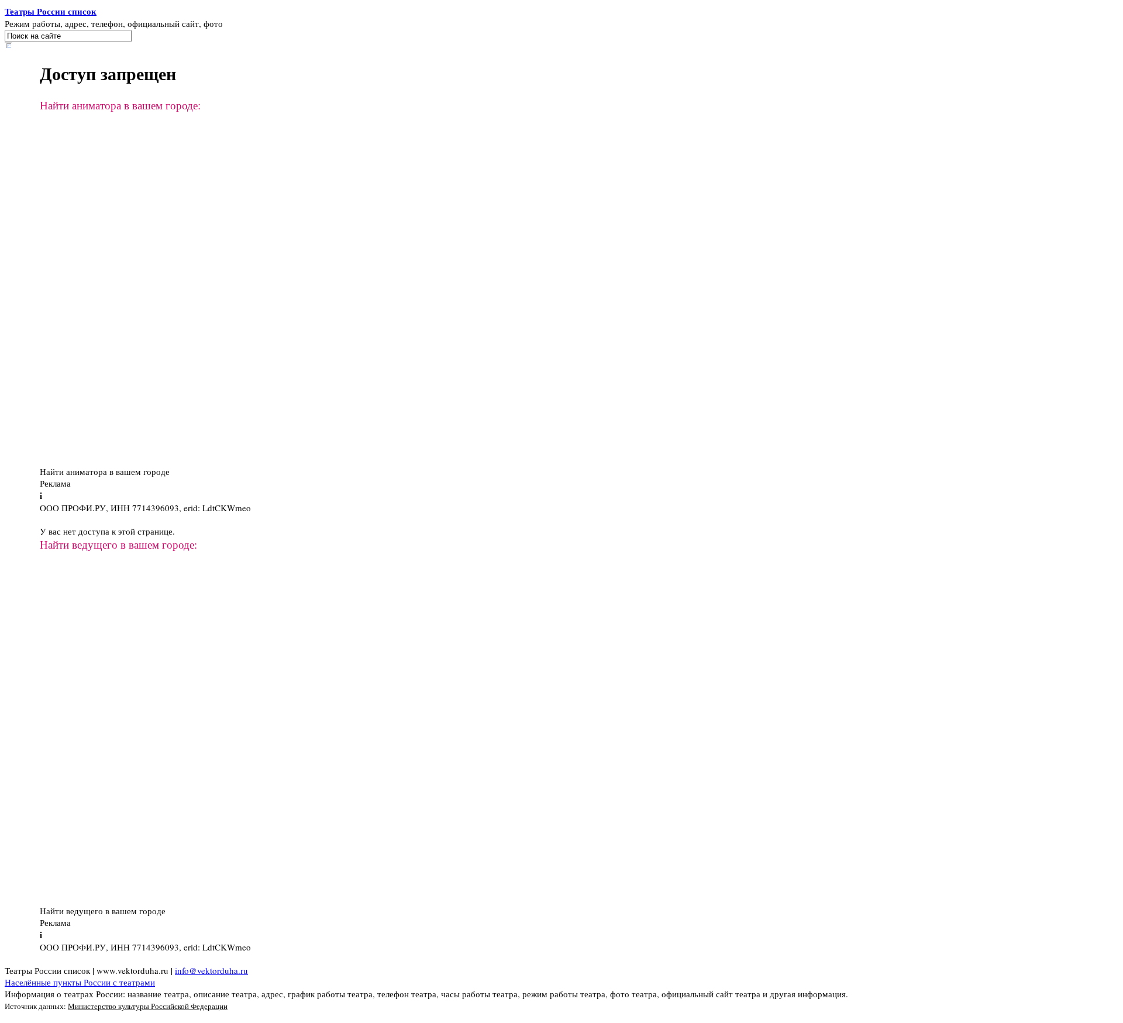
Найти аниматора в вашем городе (105, 471)
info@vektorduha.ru (211, 970)
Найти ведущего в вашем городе (103, 911)
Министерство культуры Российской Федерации (148, 1006)
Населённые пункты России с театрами (80, 982)
